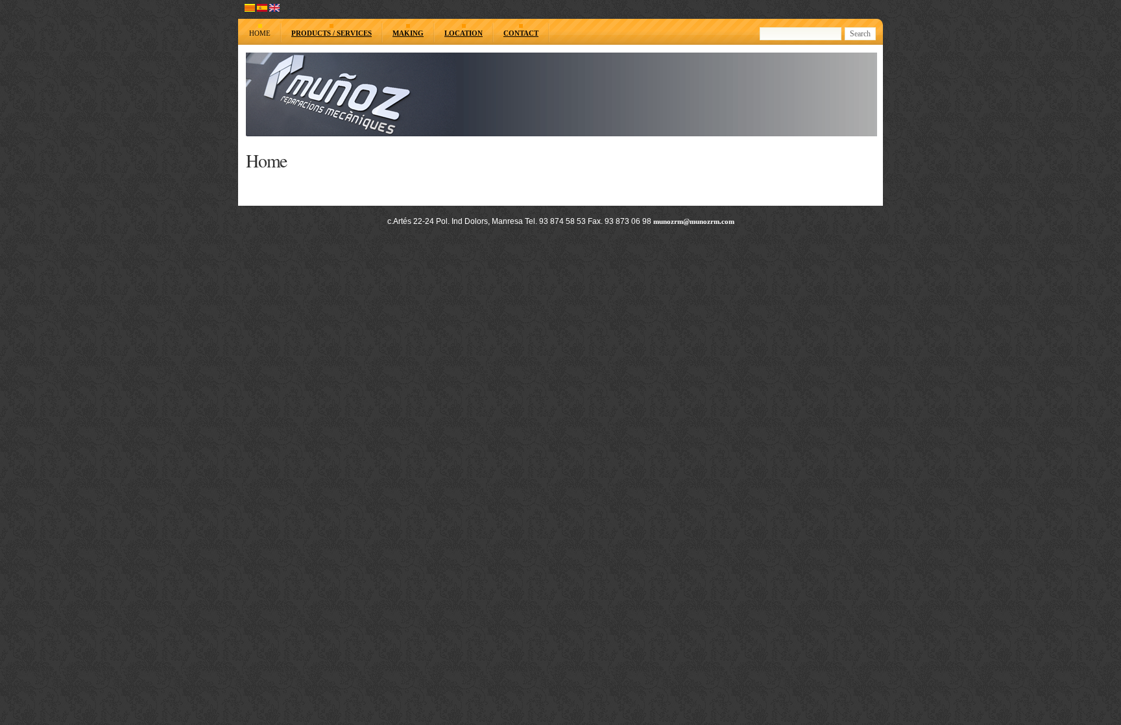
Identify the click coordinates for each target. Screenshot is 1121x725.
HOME (260, 33)
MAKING (408, 33)
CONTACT (520, 33)
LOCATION (463, 33)
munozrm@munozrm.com (693, 221)
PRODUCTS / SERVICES (331, 33)
